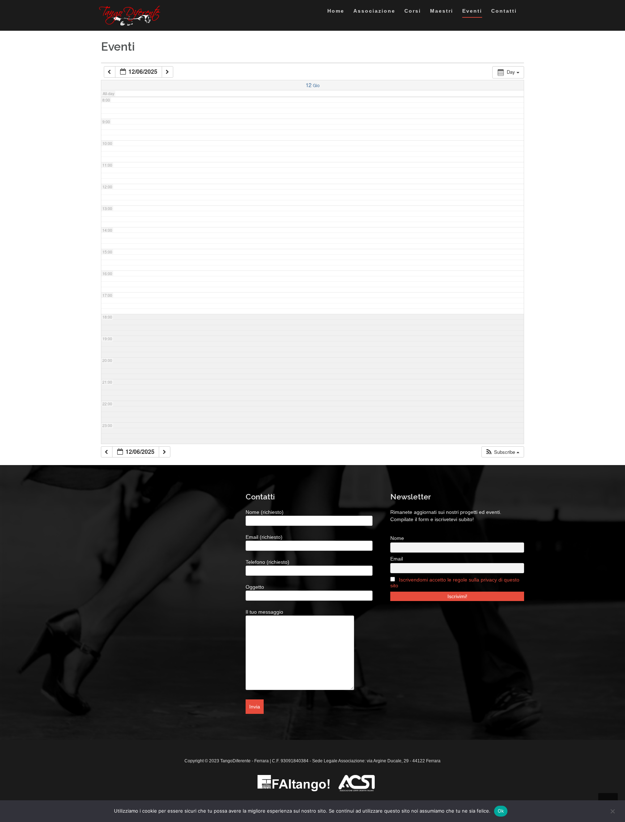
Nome (397, 538)
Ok (501, 811)
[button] (502, 452)
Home (335, 11)
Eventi (472, 11)
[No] (612, 811)
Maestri (441, 11)
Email (396, 559)
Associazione (374, 11)
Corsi (412, 11)
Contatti (504, 11)
